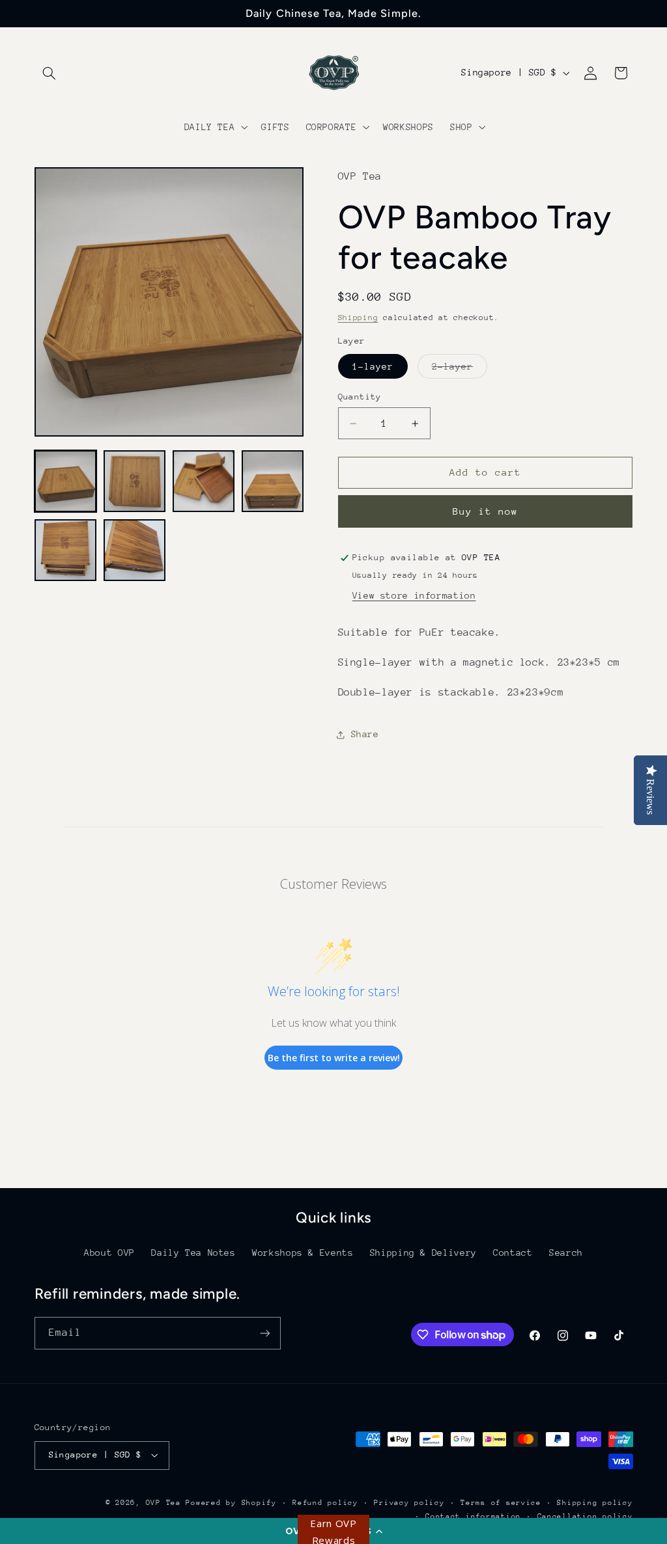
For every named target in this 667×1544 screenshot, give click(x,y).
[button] (49, 73)
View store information (414, 595)
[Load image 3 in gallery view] (204, 481)
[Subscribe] (264, 1333)
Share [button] (365, 734)
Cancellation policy (585, 1516)
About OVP (109, 1252)
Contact (512, 1252)
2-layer (459, 369)
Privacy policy (409, 1502)
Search (566, 1252)
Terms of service (501, 1502)
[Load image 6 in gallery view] (135, 550)
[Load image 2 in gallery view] (135, 481)
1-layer (372, 366)
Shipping (358, 317)
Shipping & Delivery (423, 1252)
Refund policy (325, 1502)
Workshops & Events (302, 1252)
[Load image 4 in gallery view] (273, 481)
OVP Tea (163, 1502)
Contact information (473, 1516)
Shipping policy (594, 1502)
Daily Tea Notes (193, 1252)
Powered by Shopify (231, 1502)
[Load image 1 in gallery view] (66, 481)
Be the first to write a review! (334, 1057)
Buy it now (485, 511)
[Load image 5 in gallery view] (66, 550)
